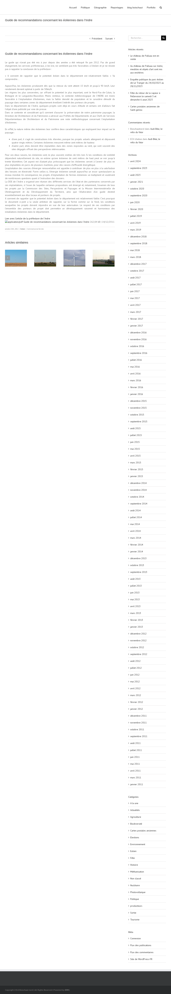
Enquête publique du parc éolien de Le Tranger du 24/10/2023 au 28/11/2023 (147, 83)
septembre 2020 (138, 195)
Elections (134, 837)
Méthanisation (137, 871)
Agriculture (135, 816)
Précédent (97, 38)
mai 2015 (135, 448)
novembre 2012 (138, 640)
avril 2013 (135, 606)
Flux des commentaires (141, 952)
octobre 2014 (137, 496)
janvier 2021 (136, 181)
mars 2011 (135, 777)
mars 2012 (135, 695)
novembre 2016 (138, 339)
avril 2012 (135, 688)
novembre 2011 (138, 722)
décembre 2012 (138, 633)
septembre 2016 (138, 353)
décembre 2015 (138, 400)
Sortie (133, 912)
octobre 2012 (137, 647)
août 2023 (135, 174)
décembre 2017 (138, 263)
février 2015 (136, 469)
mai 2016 (135, 366)
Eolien (22, 229)
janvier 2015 (136, 476)
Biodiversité (136, 823)
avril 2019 (135, 222)
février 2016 (136, 387)
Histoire (134, 864)
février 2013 (136, 619)
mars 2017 (135, 311)
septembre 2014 (138, 503)
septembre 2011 (138, 736)
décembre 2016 (138, 332)
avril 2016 (135, 373)
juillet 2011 (136, 750)
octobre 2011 (137, 729)
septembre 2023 (138, 168)
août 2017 (135, 277)
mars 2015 (135, 462)
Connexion (135, 938)
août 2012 (135, 660)
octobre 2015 (137, 414)
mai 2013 (135, 599)
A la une (134, 803)
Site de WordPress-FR (141, 959)
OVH (67, 990)
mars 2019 (135, 229)
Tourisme (134, 919)
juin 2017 (135, 291)
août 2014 (135, 510)
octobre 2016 (137, 346)
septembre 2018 (138, 243)
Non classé (135, 878)
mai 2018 (135, 250)
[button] (161, 7)
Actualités (135, 810)
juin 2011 (135, 756)
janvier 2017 (136, 325)
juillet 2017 (136, 284)
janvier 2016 (136, 394)
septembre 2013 (138, 572)
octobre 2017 (137, 270)
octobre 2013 (137, 565)
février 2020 (136, 209)
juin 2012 (135, 674)
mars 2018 (135, 257)
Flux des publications (140, 945)
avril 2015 (135, 455)
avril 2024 (135, 161)
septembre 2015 (138, 421)
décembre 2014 (138, 483)
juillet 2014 (136, 517)
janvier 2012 (136, 708)
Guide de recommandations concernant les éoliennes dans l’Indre (56, 221)
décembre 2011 (138, 715)
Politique (134, 899)
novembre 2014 (138, 489)
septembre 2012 (138, 654)
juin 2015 (135, 442)
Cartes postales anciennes (143, 830)
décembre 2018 (138, 236)
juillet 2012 (136, 667)
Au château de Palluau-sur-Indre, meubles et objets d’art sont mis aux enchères (146, 69)
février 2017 (136, 318)
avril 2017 (135, 304)
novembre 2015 (138, 407)
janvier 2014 (136, 551)
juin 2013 (135, 592)
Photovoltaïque (137, 892)
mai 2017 (135, 298)
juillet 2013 (136, 585)
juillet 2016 (136, 359)
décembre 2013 (138, 558)
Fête (132, 857)
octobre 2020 (137, 188)
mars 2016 (135, 380)
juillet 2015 (136, 435)
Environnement (137, 844)
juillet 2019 (136, 215)
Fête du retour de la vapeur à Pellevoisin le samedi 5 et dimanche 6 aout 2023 (145, 96)
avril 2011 (135, 770)
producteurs (136, 905)
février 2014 (136, 544)
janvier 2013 (136, 626)
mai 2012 (135, 681)
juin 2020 (135, 202)
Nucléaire (135, 885)
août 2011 (135, 743)
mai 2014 (135, 524)
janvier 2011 (136, 784)
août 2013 (135, 578)
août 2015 (135, 428)
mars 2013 (135, 613)
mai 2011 (135, 763)
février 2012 (136, 702)
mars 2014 (135, 537)
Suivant (109, 38)
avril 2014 (135, 530)
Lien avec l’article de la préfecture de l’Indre (27, 218)
